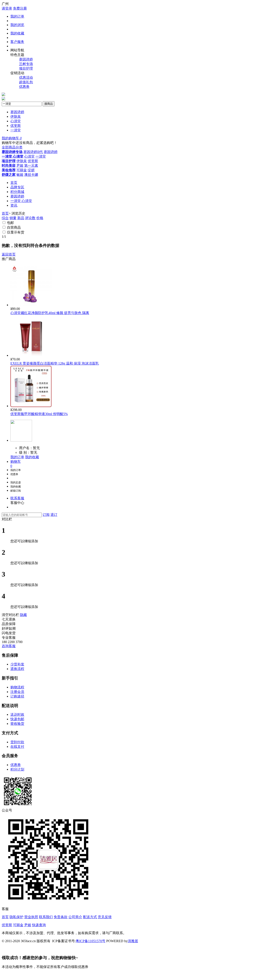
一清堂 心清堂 (12, 156)
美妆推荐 (9, 170)
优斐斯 (15, 125)
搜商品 (48, 103)
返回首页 (9, 254)
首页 (13, 182)
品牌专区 (17, 187)
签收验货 (17, 723)
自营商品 (14, 227)
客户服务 (17, 42)
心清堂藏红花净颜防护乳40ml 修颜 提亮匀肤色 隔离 (49, 313)
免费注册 (20, 8)
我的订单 (17, 16)
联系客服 (17, 498)
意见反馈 (105, 917)
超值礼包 (26, 82)
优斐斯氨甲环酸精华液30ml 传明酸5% (39, 414)
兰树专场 (26, 64)
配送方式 (90, 917)
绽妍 (31, 170)
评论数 (30, 218)
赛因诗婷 (26, 59)
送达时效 (17, 714)
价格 (39, 218)
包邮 (10, 223)
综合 (5, 218)
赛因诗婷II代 (33, 152)
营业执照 (31, 917)
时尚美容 (9, 165)
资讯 (13, 205)
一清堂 (15, 130)
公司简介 (75, 917)
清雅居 (133, 941)
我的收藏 (17, 33)
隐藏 (23, 615)
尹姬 (19, 165)
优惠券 (24, 86)
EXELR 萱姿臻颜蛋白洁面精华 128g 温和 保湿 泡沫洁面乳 (54, 363)
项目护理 (26, 68)
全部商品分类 (12, 147)
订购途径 (17, 696)
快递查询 (39, 925)
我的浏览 (17, 25)
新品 (20, 218)
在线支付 (17, 746)
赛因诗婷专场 (12, 152)
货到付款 (17, 742)
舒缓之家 (9, 174)
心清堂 (15, 121)
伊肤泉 (15, 116)
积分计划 (17, 769)
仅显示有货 (15, 232)
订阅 (46, 514)
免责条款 (61, 917)
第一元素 (31, 165)
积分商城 (17, 192)
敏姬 (19, 174)
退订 (53, 514)
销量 (13, 218)
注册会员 (17, 692)
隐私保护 (16, 917)
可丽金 (21, 170)
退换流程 (17, 669)
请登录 (7, 8)
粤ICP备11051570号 (90, 941)
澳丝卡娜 (31, 174)
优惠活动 (26, 77)
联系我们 (46, 917)
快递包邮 (17, 719)
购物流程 (17, 687)
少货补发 (17, 664)
